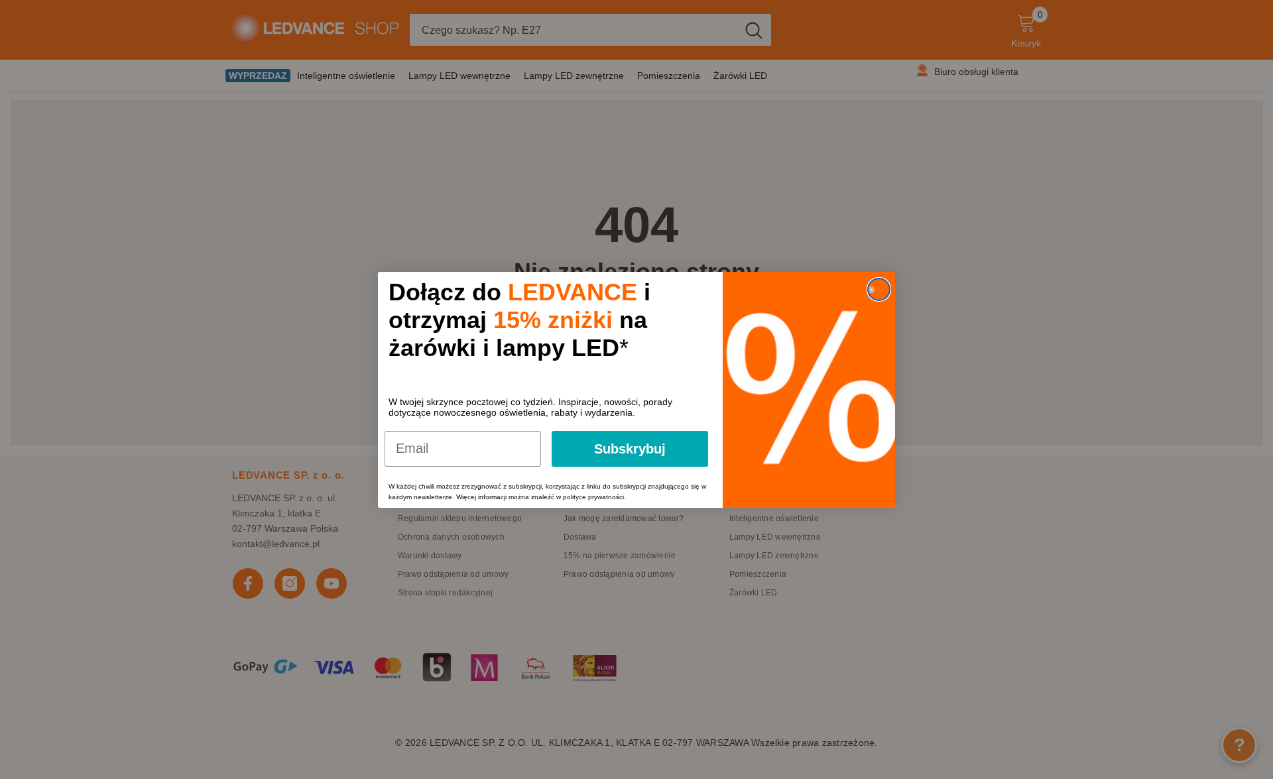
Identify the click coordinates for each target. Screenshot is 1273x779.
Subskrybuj (630, 449)
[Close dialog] (879, 289)
